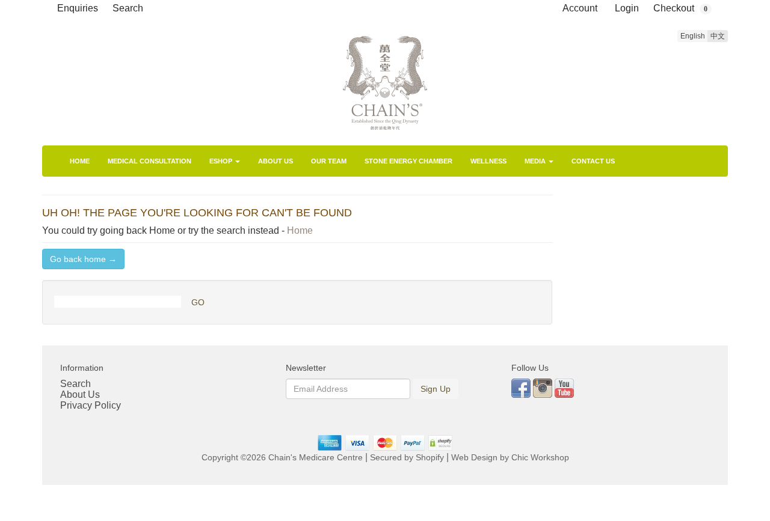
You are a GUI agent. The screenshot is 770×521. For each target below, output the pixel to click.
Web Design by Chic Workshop (510, 457)
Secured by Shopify (407, 457)
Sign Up (435, 389)
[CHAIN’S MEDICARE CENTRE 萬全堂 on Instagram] (544, 387)
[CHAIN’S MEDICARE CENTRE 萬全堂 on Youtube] (564, 387)
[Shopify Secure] (441, 442)
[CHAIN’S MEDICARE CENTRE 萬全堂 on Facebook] (522, 387)
